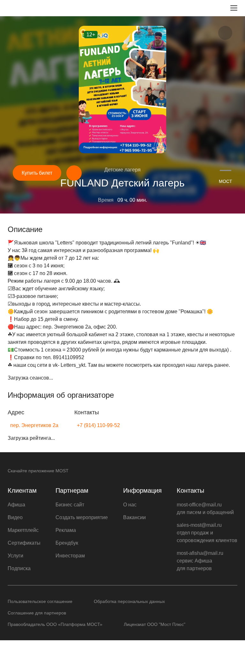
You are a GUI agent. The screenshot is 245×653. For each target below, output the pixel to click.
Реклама (66, 530)
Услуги (15, 555)
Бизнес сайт (70, 504)
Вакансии (134, 517)
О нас (130, 504)
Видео (15, 517)
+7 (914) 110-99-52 (98, 425)
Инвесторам (70, 555)
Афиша (16, 504)
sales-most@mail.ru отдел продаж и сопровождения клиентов (207, 532)
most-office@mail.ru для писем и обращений (205, 508)
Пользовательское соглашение (40, 601)
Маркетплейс (23, 530)
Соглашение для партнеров (37, 612)
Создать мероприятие (82, 517)
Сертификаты (24, 543)
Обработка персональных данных (129, 601)
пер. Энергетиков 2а (34, 425)
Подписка (19, 568)
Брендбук (67, 543)
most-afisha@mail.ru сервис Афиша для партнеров (200, 560)
